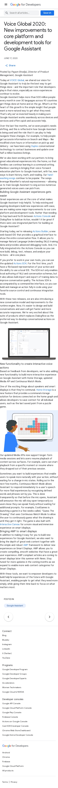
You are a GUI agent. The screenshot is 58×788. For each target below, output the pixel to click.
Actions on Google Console (14, 721)
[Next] (49, 616)
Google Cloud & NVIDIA (13, 692)
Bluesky (5, 640)
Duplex (34, 146)
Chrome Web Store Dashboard (16, 730)
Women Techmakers (11, 687)
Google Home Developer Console (17, 735)
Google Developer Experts (14, 678)
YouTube (6, 658)
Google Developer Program (15, 669)
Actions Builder (40, 231)
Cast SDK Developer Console (15, 726)
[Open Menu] (6, 4)
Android (6, 752)
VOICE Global (17, 80)
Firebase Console (10, 717)
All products (7, 770)
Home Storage (44, 390)
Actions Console (42, 216)
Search (47, 13)
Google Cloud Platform (13, 766)
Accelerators (8, 683)
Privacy (14, 782)
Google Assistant (15, 605)
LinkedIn (6, 649)
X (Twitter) (7, 653)
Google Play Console (11, 712)
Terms (5, 782)
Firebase (6, 761)
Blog (4, 635)
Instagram (7, 644)
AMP (25, 545)
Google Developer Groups (14, 674)
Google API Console (11, 703)
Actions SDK (20, 263)
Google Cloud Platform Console (17, 708)
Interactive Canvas (10, 524)
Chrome (6, 757)
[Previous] (8, 616)
